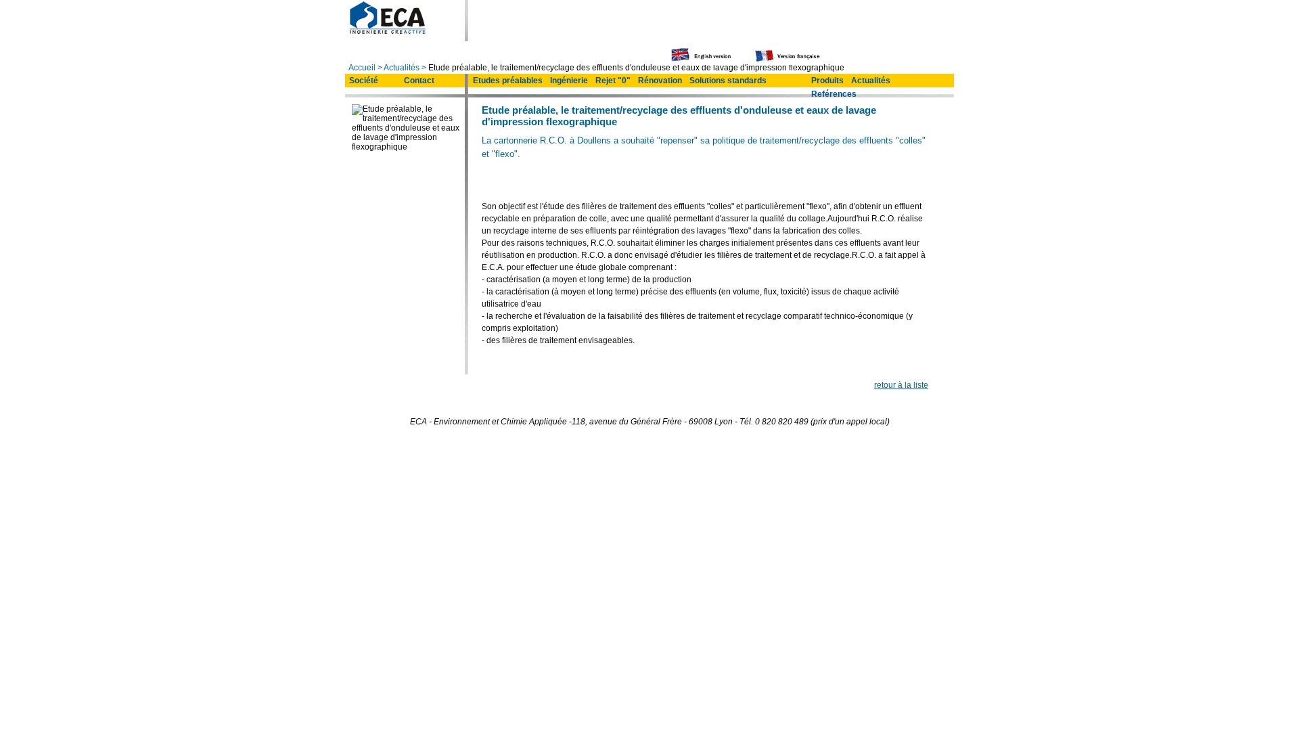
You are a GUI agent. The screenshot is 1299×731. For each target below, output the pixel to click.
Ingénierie (569, 80)
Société (363, 80)
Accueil (361, 67)
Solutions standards (728, 80)
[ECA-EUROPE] (386, 32)
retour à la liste (901, 385)
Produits (827, 80)
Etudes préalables (508, 80)
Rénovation (660, 80)
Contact (419, 80)
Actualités (401, 67)
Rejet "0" (613, 80)
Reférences (834, 94)
